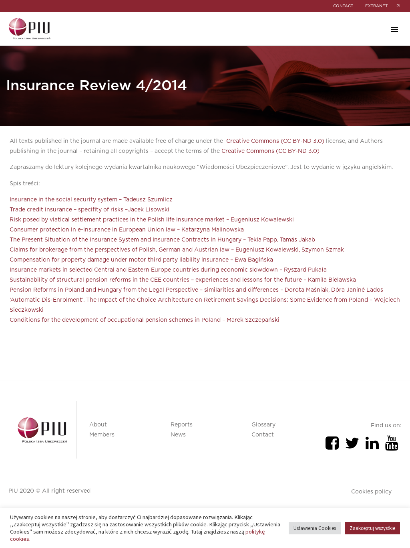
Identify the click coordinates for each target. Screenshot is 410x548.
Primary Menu (394, 29)
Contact (262, 435)
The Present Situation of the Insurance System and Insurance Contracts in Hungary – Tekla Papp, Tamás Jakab (162, 240)
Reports (182, 425)
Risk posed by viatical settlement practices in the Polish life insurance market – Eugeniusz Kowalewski (152, 220)
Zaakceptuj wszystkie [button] (372, 528)
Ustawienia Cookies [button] (314, 528)
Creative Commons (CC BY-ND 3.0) (275, 141)
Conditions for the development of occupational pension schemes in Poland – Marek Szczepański (144, 320)
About (98, 425)
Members (102, 435)
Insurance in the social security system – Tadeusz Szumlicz (91, 200)
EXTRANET (376, 6)
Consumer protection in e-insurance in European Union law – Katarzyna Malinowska (127, 230)
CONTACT (343, 6)
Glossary (263, 425)
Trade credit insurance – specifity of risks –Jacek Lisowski (89, 210)
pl (399, 6)
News (178, 435)
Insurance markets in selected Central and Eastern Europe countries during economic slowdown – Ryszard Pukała (168, 270)
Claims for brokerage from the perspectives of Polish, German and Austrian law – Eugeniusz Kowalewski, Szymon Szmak (177, 250)
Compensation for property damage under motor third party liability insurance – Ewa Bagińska (141, 260)
